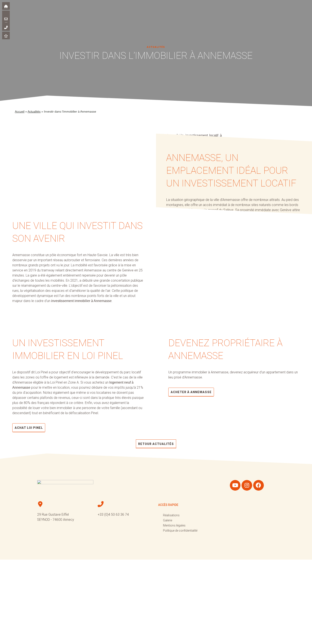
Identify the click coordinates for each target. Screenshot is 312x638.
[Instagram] (247, 485)
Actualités (34, 111)
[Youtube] (235, 485)
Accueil (19, 111)
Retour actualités (156, 444)
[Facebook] (258, 485)
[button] (26, 12)
